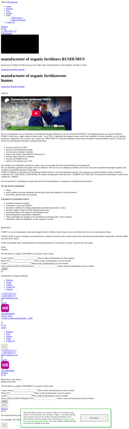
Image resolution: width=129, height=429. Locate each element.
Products (9, 9)
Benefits (14, 69)
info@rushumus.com (9, 298)
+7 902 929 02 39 (8, 296)
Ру (2, 325)
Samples (4, 27)
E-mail (4, 263)
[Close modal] (4, 346)
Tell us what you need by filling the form (17, 266)
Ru (5, 29)
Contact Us (10, 22)
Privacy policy (6, 316)
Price (8, 11)
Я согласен (94, 418)
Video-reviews (17, 18)
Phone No (5, 261)
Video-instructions (18, 20)
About (8, 6)
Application (5, 69)
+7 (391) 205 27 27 (9, 31)
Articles (9, 13)
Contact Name (7, 258)
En (5, 325)
